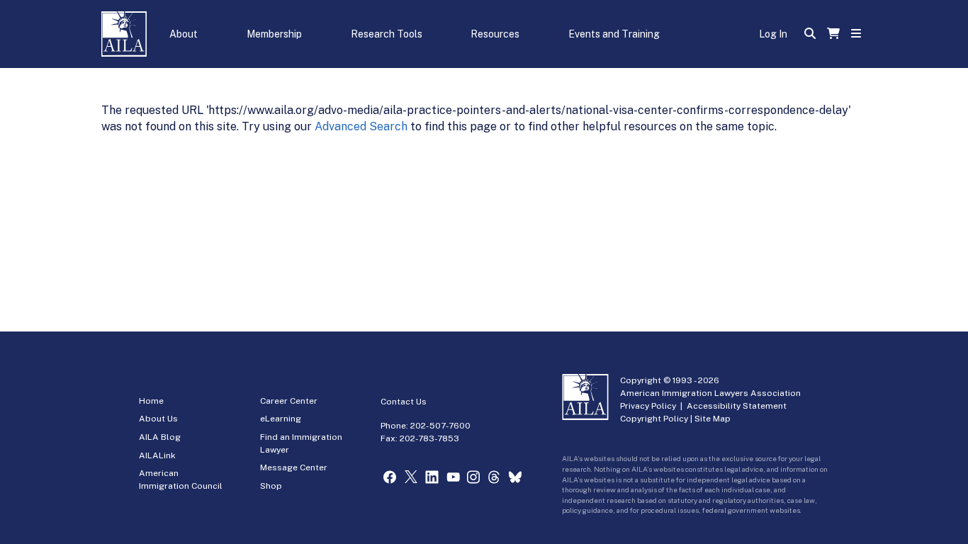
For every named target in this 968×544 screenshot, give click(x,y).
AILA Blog (160, 437)
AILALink (157, 455)
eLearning (280, 419)
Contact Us (404, 402)
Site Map (712, 419)
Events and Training (614, 34)
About (183, 34)
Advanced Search (361, 126)
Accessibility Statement (737, 406)
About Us (158, 419)
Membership (274, 34)
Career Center (288, 401)
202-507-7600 (440, 426)
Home (151, 401)
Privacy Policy (648, 406)
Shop (271, 486)
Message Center (293, 467)
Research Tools (386, 34)
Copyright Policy (654, 419)
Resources (495, 34)
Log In (773, 34)
